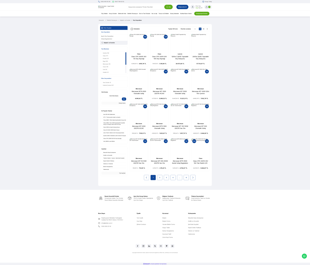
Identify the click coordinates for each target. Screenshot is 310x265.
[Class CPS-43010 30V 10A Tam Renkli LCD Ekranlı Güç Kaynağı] (200, 147)
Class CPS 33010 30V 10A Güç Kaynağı (159, 58)
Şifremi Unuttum (141, 224)
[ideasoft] (146, 264)
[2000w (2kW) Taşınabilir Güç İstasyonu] (200, 43)
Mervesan (139, 89)
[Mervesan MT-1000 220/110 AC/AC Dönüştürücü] (159, 78)
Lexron (180, 54)
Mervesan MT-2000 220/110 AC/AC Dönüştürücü (138, 127)
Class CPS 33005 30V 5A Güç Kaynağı (138, 58)
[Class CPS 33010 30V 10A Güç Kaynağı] (159, 43)
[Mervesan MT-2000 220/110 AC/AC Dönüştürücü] (139, 112)
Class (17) (105, 55)
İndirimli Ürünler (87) (108, 85)
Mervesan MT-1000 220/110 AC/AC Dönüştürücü (159, 93)
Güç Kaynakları (137, 20)
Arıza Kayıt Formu (167, 237)
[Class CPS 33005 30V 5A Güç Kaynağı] (139, 43)
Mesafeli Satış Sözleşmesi (195, 218)
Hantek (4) (106, 72)
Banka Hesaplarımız (168, 231)
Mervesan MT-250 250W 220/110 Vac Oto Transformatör (159, 162)
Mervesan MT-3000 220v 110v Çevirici (200, 92)
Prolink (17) (106, 58)
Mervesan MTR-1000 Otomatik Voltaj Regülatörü (159, 127)
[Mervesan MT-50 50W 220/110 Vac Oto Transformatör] (139, 147)
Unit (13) (105, 69)
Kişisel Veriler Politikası (194, 227)
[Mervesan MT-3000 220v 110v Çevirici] (200, 78)
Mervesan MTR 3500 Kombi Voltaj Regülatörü (180, 162)
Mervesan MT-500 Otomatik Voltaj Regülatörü (200, 127)
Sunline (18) (106, 53)
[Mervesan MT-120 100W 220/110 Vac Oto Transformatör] (180, 112)
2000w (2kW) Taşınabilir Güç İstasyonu (201, 58)
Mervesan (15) (107, 64)
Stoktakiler (137, 29)
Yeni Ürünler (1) (107, 82)
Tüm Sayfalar (122, 173)
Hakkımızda (191, 234)
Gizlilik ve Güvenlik (193, 221)
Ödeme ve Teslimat (193, 231)
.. (179, 177)
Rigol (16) (105, 61)
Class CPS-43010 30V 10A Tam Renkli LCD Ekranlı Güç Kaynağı (200, 162)
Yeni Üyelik (140, 218)
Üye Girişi (139, 221)
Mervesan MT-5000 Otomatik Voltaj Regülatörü (180, 93)
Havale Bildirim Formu (168, 224)
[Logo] (107, 6)
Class (139, 54)
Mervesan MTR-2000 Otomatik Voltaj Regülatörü (139, 93)
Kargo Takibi (166, 227)
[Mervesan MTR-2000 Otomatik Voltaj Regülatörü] (139, 78)
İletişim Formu (166, 221)
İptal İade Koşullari (193, 224)
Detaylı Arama (122, 103)
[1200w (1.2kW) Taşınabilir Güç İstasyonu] (180, 43)
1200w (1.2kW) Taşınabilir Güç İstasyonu (180, 58)
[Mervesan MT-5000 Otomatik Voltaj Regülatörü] (180, 78)
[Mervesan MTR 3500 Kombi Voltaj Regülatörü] (180, 147)
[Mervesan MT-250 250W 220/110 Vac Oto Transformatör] (159, 147)
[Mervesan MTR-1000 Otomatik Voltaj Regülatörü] (159, 112)
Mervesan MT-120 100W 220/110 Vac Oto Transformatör (180, 127)
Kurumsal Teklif (166, 234)
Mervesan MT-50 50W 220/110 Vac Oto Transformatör (139, 162)
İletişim (164, 218)
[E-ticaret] (155, 264)
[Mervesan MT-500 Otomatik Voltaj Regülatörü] (200, 112)
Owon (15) (105, 66)
